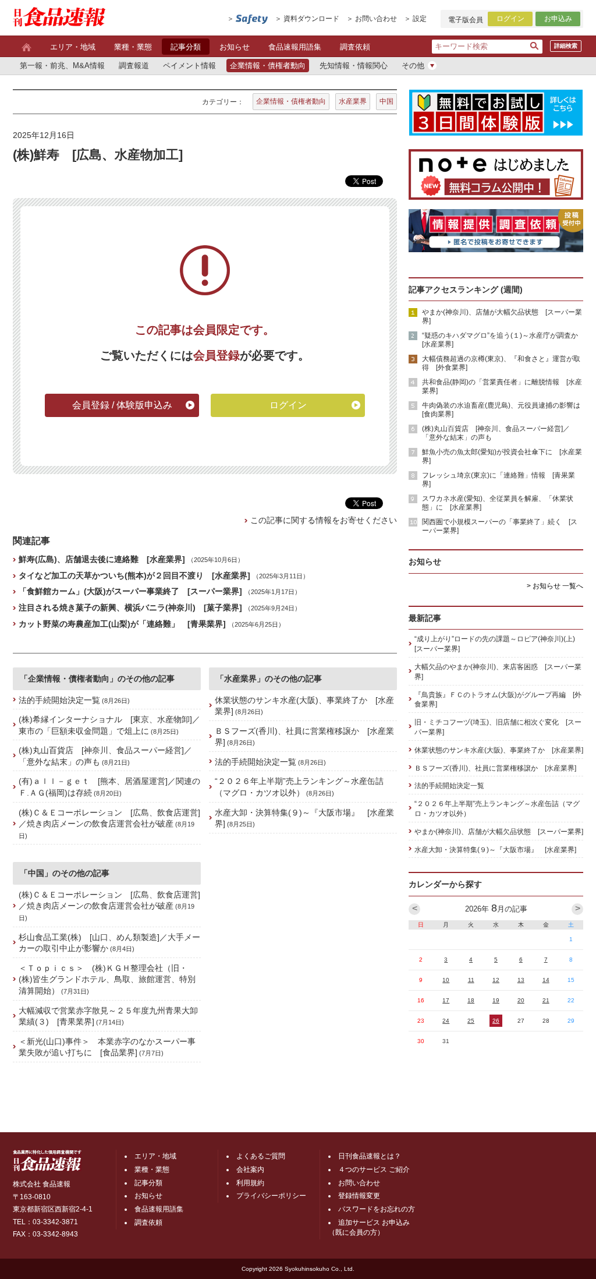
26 (495, 1020)
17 (445, 1000)
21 (545, 1000)
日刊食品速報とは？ (369, 1156)
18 (470, 1000)
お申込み (558, 19)
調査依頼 (355, 47)
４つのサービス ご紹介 (374, 1169)
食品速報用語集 (294, 47)
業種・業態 (133, 47)
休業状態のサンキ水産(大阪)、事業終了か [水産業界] (498, 750)
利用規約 (250, 1183)
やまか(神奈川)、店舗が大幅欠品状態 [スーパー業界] (498, 832)
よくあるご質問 (260, 1156)
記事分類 (186, 47)
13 (520, 980)
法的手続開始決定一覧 (59, 700)
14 (545, 980)
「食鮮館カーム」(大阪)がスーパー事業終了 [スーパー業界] (130, 591)
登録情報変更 (359, 1196)
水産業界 (353, 101)
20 (520, 1000)
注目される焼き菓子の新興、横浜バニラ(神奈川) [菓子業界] (130, 607)
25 (470, 1020)
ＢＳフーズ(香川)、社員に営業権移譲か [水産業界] (495, 768)
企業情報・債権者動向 (291, 101)
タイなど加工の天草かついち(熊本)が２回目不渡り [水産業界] (134, 575)
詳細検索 (565, 46)
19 (495, 1000)
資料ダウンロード (311, 19)
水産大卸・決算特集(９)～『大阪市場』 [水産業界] (495, 850)
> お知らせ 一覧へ (555, 586)
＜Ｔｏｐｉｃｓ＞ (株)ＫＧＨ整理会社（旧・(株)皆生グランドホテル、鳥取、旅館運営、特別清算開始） (107, 979)
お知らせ (234, 47)
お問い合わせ (376, 19)
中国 (386, 101)
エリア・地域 (72, 47)
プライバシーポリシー (271, 1196)
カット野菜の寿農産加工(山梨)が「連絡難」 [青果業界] (122, 623)
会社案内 (250, 1169)
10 (445, 980)
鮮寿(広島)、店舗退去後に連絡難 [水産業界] (102, 559)
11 (471, 980)
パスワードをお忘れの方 (376, 1209)
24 (445, 1020)
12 (495, 980)
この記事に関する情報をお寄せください (323, 520)
